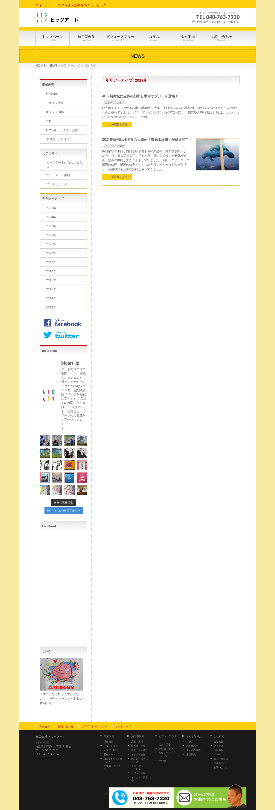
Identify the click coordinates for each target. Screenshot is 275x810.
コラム (189, 741)
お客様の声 (192, 745)
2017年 (51, 280)
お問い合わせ (65, 726)
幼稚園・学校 (138, 745)
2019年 (51, 262)
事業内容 (109, 736)
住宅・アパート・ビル (138, 768)
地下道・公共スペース (139, 760)
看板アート (53, 121)
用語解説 (191, 754)
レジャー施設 (138, 773)
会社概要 (218, 741)
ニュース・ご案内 (114, 102)
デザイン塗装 (55, 103)
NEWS (217, 754)
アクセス (44, 726)
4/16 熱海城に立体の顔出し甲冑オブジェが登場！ (140, 96)
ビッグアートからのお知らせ (64, 164)
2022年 (51, 235)
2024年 (51, 217)
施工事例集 (137, 736)
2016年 (51, 289)
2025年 (51, 208)
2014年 (51, 298)
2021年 (51, 244)
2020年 (51, 253)
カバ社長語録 (221, 758)
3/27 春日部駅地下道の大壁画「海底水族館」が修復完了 (145, 139)
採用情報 (218, 750)
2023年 (51, 226)
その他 (162, 760)
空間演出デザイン (58, 139)
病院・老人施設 (139, 750)
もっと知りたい (195, 736)
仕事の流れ (220, 763)
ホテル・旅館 (138, 754)
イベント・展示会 (139, 779)
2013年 (51, 307)
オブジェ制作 (55, 112)
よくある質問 (193, 750)
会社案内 (219, 736)
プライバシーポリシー (94, 726)
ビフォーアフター (168, 738)
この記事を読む (117, 124)
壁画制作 (52, 94)
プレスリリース (56, 184)
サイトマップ (123, 726)
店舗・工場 (137, 741)
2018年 (51, 271)
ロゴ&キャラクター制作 (62, 130)
